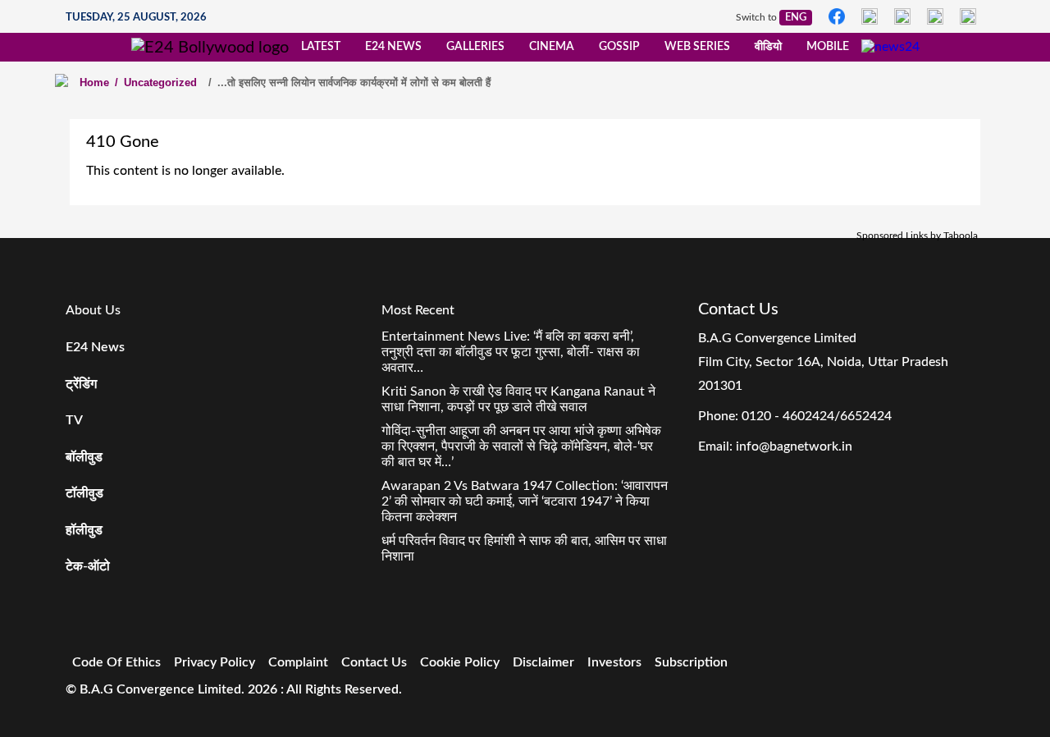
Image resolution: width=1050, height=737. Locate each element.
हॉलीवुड (84, 530)
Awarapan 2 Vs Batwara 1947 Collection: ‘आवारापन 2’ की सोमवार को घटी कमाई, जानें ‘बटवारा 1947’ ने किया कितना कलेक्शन (524, 501)
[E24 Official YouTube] (968, 16)
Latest (320, 47)
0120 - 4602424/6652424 (817, 416)
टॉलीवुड (84, 493)
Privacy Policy (214, 662)
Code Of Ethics (116, 662)
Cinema (551, 47)
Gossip (619, 47)
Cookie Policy (460, 662)
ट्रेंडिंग (81, 384)
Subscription (691, 662)
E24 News (393, 47)
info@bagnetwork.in (794, 446)
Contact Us (374, 662)
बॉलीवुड (84, 457)
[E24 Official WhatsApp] (935, 16)
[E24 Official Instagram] (869, 16)
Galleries (475, 47)
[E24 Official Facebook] (837, 16)
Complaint (298, 662)
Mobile (827, 47)
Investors (614, 662)
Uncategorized (156, 82)
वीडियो (768, 47)
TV (74, 420)
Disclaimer (543, 662)
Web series (697, 47)
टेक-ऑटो (88, 566)
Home (94, 82)
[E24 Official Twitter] (902, 16)
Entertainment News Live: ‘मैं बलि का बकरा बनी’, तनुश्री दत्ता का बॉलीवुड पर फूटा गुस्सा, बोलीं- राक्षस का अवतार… (510, 352)
